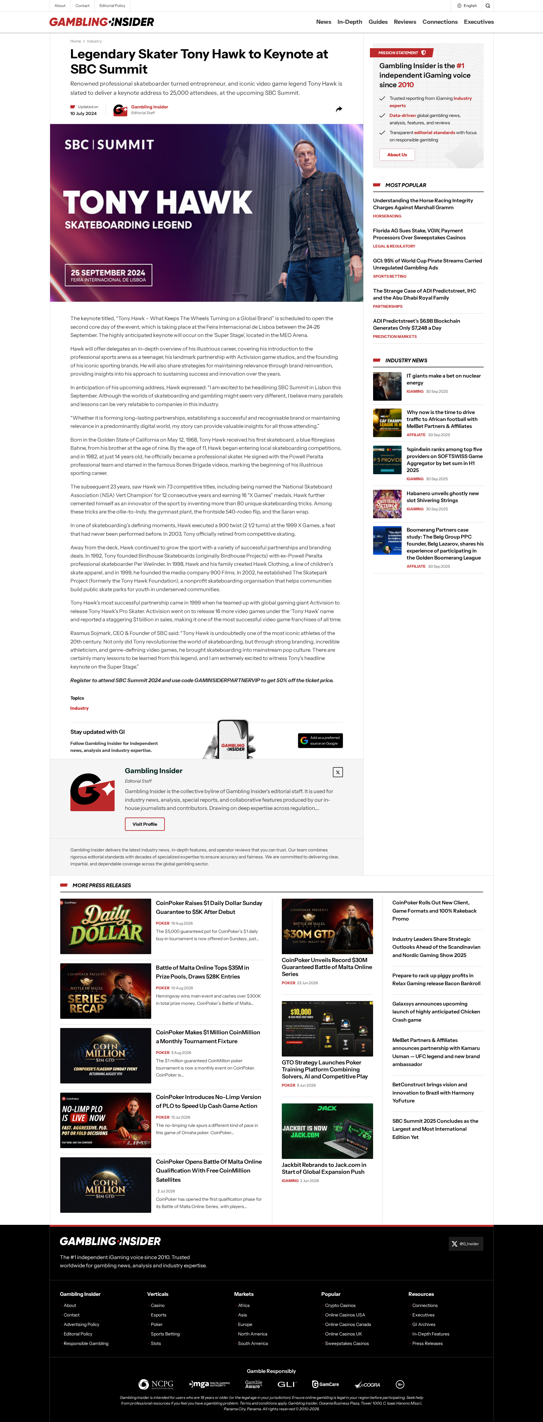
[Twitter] (338, 772)
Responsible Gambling (86, 1343)
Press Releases (427, 1343)
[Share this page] (339, 109)
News (323, 21)
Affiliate (416, 434)
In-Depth (350, 21)
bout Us (397, 155)
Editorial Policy (112, 5)
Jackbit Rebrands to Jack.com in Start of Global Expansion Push (324, 1168)
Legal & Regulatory (394, 246)
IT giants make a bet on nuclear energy (444, 379)
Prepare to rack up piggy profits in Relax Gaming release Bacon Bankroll (436, 979)
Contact (82, 5)
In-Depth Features (430, 1334)
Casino (158, 1305)
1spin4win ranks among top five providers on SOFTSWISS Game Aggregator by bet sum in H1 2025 (445, 459)
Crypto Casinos (340, 1305)
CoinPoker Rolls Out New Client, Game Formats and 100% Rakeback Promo (434, 910)
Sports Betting (389, 276)
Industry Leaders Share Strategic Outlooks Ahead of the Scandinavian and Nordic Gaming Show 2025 (436, 946)
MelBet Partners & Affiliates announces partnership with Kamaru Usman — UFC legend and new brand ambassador (436, 1052)
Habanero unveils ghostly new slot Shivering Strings (443, 496)
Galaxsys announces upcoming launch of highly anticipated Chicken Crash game (436, 1011)
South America (253, 1343)
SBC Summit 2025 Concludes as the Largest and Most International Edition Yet (435, 1128)
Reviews (405, 21)
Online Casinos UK (343, 1334)
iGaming (415, 391)
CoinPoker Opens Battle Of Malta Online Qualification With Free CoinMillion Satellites (209, 1171)
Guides (378, 21)
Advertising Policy (81, 1324)
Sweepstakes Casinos (347, 1343)
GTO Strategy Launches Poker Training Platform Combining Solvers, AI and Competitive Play (325, 1069)
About (60, 5)
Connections (440, 21)
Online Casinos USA (345, 1315)
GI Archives (424, 1324)
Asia (242, 1315)
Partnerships (388, 306)
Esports (158, 1315)
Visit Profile (145, 824)
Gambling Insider (149, 107)
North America (252, 1334)
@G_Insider (469, 1243)
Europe (245, 1324)
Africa (243, 1305)
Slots (156, 1343)
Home (75, 41)
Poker (163, 923)
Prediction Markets (395, 336)
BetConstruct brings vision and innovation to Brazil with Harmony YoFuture (433, 1092)
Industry (94, 41)
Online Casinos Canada (348, 1324)
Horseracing (387, 216)
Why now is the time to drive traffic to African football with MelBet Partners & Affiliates (442, 419)
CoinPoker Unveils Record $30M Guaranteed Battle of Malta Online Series (327, 967)
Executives (479, 21)
